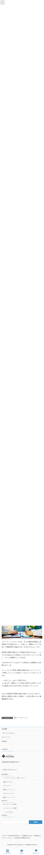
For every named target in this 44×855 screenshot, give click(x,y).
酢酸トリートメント (9, 797)
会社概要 (4, 729)
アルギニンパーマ (8, 793)
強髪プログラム (8, 782)
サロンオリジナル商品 (10, 804)
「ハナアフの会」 (8, 812)
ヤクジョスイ (7, 786)
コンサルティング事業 (10, 808)
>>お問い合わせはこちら (9, 769)
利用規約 (18, 838)
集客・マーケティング (21, 718)
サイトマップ (6, 737)
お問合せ (4, 741)
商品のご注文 (36, 853)
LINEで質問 (7, 853)
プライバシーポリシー (8, 733)
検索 (35, 822)
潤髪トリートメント (9, 789)
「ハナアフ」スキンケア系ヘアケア (14, 778)
